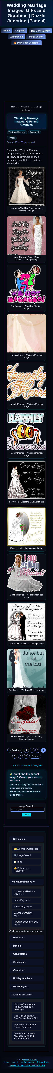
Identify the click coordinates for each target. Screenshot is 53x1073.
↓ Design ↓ (17, 946)
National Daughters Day (26, 923)
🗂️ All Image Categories (26, 849)
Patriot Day (23, 906)
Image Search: (26, 806)
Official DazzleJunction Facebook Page (27, 1065)
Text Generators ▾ (40, 31)
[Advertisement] (26, 73)
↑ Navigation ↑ (19, 839)
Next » (35, 756)
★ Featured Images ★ (23, 882)
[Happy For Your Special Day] (26, 235)
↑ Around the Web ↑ (22, 994)
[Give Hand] (26, 622)
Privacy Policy (43, 1062)
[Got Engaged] (26, 284)
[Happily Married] (26, 382)
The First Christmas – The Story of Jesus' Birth (26, 1017)
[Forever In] (26, 480)
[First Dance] (26, 668)
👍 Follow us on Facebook (22, 869)
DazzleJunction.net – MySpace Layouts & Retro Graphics (24, 1036)
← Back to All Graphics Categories (26, 765)
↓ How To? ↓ (18, 937)
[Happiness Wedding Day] (26, 186)
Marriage (38, 107)
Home (6, 31)
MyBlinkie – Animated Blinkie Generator (25, 1025)
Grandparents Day (23, 914)
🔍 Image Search (22, 855)
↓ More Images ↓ (20, 986)
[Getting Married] (26, 573)
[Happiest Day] (26, 333)
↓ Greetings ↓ (18, 962)
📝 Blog (18, 862)
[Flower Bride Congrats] (26, 714)
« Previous (15, 750)
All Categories (27, 1062)
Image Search (36, 37)
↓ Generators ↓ (19, 954)
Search (26, 815)
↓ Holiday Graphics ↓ (22, 978)
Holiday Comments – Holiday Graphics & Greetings (24, 1007)
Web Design (16, 37)
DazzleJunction (30, 1059)
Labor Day (22, 900)
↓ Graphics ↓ (18, 970)
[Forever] (26, 526)
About (15, 1062)
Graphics (20, 31)
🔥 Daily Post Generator (26, 43)
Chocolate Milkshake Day (24, 892)
